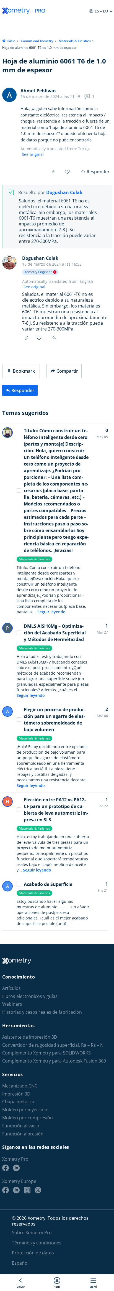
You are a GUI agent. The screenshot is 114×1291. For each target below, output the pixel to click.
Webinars (12, 1004)
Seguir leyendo (51, 611)
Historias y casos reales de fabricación (42, 1012)
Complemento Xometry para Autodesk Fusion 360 (54, 1061)
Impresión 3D (16, 1094)
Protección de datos (33, 1253)
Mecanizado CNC (19, 1086)
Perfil (57, 1286)
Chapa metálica (18, 1102)
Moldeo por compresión (27, 1118)
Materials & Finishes (75, 41)
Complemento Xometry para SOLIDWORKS (46, 1053)
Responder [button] (54, 338)
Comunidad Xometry (37, 41)
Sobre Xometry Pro (32, 1232)
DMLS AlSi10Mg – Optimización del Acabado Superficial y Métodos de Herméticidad (55, 632)
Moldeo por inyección (24, 1110)
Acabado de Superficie (48, 884)
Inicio (11, 41)
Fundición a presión (22, 1134)
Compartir (67, 371)
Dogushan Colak (64, 192)
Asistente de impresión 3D (29, 1037)
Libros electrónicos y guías (30, 996)
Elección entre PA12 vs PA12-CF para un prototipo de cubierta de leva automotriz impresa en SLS (56, 810)
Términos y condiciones (36, 1243)
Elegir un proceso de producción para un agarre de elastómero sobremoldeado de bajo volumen (55, 720)
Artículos (11, 988)
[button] (21, 371)
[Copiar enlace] (53, 171)
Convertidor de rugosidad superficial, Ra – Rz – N (52, 1045)
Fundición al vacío (20, 1126)
